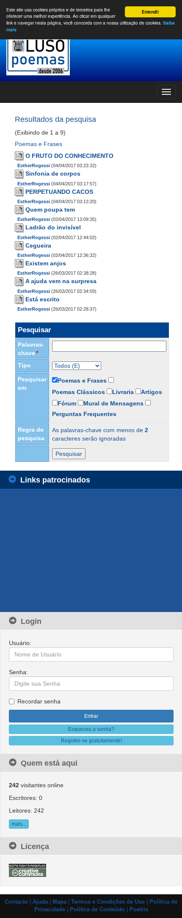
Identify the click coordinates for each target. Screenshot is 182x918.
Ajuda (40, 902)
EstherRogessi (33, 165)
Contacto (16, 902)
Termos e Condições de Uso (108, 902)
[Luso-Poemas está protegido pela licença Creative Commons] (27, 870)
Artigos (151, 392)
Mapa (59, 902)
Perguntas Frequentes (84, 414)
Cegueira (38, 245)
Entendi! (150, 12)
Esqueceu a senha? (91, 729)
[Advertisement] (71, 551)
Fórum (67, 403)
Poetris (139, 909)
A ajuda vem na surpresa (61, 281)
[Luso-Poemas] (91, 54)
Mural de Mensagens (113, 403)
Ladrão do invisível (53, 227)
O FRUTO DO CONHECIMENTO (69, 155)
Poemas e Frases (82, 380)
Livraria (123, 392)
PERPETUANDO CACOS (59, 191)
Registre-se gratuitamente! (91, 741)
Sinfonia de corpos (52, 173)
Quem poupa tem (50, 209)
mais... (18, 824)
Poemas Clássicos (78, 392)
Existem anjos (45, 263)
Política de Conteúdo (97, 909)
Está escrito (42, 299)
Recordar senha (39, 701)
